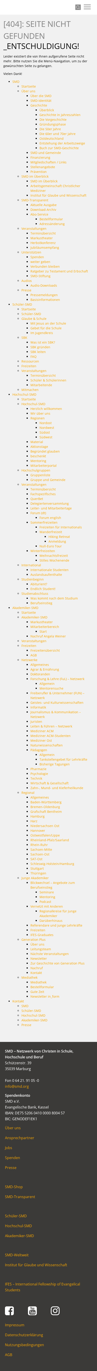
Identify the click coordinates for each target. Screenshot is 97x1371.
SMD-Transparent (20, 1196)
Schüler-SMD (16, 1215)
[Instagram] (55, 1310)
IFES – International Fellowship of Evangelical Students (42, 1287)
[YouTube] (32, 1310)
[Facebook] (9, 1310)
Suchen (78, 7)
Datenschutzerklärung (24, 1334)
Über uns (13, 1127)
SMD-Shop (14, 1186)
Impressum (14, 1324)
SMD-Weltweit (17, 1254)
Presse (10, 1167)
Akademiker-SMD (19, 1235)
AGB (8, 1354)
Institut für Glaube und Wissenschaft (36, 1264)
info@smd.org (17, 1086)
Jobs (8, 1147)
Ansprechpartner (19, 1137)
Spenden (12, 1157)
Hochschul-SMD (18, 1225)
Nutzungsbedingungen (24, 1344)
